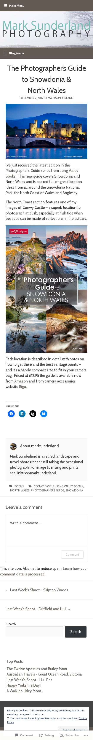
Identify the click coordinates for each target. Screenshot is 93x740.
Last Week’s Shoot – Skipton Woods (37, 590)
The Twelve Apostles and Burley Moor (36, 669)
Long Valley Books (69, 486)
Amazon (21, 381)
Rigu (22, 386)
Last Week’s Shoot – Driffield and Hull (38, 609)
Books (19, 486)
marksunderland (60, 98)
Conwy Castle (44, 486)
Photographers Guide (47, 490)
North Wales (20, 490)
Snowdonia (74, 490)
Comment (72, 554)
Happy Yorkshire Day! (23, 685)
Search (11, 624)
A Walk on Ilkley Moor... (24, 691)
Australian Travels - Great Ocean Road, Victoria (44, 674)
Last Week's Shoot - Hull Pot (29, 680)
